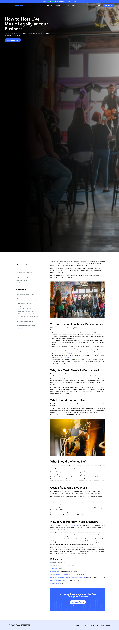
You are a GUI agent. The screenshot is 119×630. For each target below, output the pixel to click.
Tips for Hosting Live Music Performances (24, 270)
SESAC (58, 357)
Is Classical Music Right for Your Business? (25, 311)
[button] (41, 6)
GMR (68, 357)
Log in (98, 5)
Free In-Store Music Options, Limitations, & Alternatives (25, 322)
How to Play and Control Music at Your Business (27, 308)
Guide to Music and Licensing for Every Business (27, 313)
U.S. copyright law (74, 525)
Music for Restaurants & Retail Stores (59, 580)
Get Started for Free (78, 602)
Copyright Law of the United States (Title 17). (61, 574)
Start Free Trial (108, 5)
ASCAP (62, 357)
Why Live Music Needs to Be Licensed (24, 272)
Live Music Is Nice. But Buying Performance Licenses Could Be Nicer (67, 577)
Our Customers (85, 625)
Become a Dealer (95, 625)
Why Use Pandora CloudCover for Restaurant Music (27, 316)
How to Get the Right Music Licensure (24, 282)
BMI (55, 357)
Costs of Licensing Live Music (22, 280)
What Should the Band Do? (21, 275)
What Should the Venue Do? (22, 277)
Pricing (73, 5)
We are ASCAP (54, 568)
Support (108, 625)
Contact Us (67, 5)
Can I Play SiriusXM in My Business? (24, 306)
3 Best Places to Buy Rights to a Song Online (26, 325)
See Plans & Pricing (12, 40)
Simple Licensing (54, 571)
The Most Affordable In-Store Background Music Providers (27, 297)
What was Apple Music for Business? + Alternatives (27, 300)
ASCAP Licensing (54, 583)
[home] (14, 5)
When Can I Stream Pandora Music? (24, 303)
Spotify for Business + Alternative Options (25, 294)
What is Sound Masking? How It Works (25, 318)
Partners (102, 625)
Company (77, 625)
